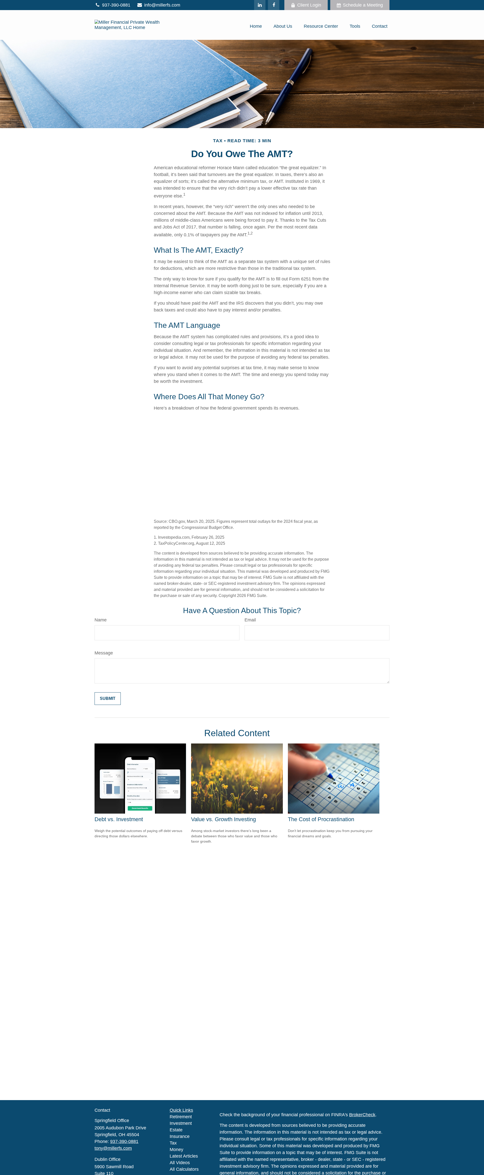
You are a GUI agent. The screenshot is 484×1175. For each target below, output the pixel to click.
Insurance (180, 1136)
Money (176, 1149)
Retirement (181, 1116)
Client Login (309, 5)
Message (104, 652)
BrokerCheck (362, 1114)
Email (250, 619)
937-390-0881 (116, 5)
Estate (176, 1129)
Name (101, 619)
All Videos (180, 1162)
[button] (256, 26)
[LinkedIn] (259, 5)
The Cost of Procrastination (321, 819)
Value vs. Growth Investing (223, 819)
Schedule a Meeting (363, 5)
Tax (173, 1142)
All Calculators (184, 1169)
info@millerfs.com (162, 5)
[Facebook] (273, 5)
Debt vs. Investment (119, 819)
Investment (181, 1123)
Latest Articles (184, 1156)
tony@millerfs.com (113, 1148)
